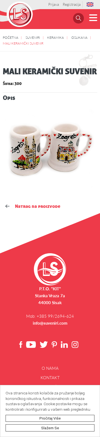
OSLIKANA (79, 37)
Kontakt (50, 377)
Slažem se (50, 428)
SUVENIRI (33, 37)
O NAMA (50, 368)
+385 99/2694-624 (55, 316)
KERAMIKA (55, 37)
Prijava (53, 4)
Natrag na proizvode (37, 206)
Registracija (72, 4)
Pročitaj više (50, 418)
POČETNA (10, 37)
